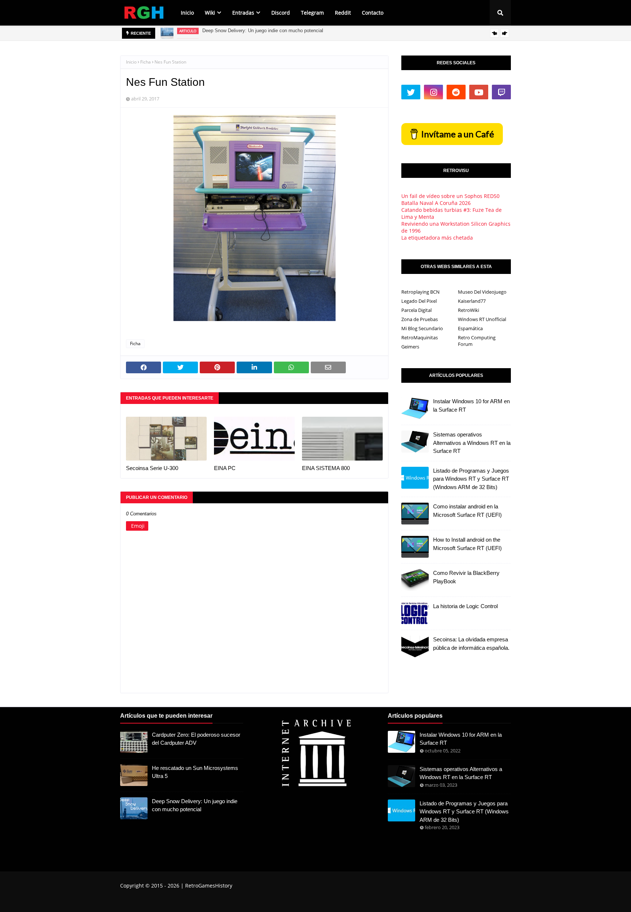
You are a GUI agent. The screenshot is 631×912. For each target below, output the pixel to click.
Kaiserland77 (472, 301)
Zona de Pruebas (419, 319)
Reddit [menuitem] (343, 12)
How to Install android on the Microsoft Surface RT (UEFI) (467, 544)
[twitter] (410, 92)
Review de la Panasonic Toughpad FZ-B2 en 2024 (255, 33)
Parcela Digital (416, 310)
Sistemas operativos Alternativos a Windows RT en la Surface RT (471, 442)
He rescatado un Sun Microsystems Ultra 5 (195, 772)
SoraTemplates (161, 900)
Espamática (470, 328)
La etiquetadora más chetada (437, 237)
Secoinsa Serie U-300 (152, 468)
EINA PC (225, 468)
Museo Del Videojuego (482, 292)
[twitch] (501, 92)
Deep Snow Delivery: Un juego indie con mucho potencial (194, 805)
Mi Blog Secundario (422, 328)
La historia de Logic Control (465, 606)
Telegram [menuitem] (312, 12)
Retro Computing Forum (477, 340)
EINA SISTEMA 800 (326, 468)
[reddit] (456, 92)
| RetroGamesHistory (205, 885)
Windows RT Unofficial (482, 319)
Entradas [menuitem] (243, 12)
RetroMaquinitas (419, 337)
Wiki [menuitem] (210, 12)
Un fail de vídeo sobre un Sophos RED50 (450, 195)
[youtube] (478, 92)
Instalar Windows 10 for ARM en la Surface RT (471, 405)
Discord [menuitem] (280, 12)
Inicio (131, 62)
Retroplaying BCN (420, 292)
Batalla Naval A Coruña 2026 (436, 202)
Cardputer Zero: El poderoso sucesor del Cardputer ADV (196, 739)
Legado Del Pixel (419, 301)
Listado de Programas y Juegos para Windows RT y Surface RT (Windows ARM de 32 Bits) (471, 479)
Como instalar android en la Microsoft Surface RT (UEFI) (467, 510)
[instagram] (433, 92)
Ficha (145, 62)
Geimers (410, 346)
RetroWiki (468, 310)
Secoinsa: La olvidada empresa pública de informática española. (471, 643)
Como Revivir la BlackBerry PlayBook (466, 577)
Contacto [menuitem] (372, 12)
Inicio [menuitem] (187, 12)
